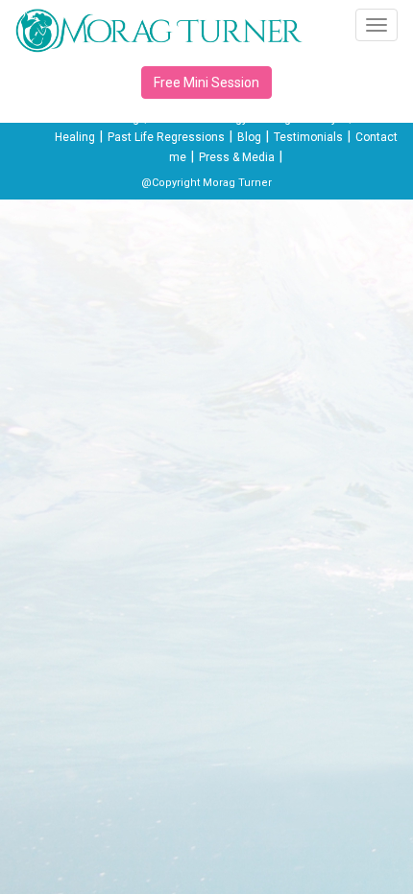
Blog (249, 137)
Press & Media (237, 157)
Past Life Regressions (166, 137)
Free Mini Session (206, 82)
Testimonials (308, 137)
